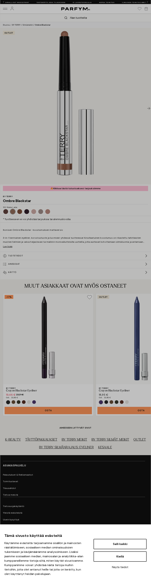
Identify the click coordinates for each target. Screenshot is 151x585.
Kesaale (105, 447)
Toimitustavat (10, 481)
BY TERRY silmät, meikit (110, 440)
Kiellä (120, 556)
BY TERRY (16, 25)
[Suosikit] (139, 9)
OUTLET (140, 440)
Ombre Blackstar (42, 25)
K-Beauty (13, 440)
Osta (48, 410)
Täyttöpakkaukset (41, 440)
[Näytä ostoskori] (146, 9)
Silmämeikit (28, 25)
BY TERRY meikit (74, 440)
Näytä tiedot (120, 567)
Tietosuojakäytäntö (13, 506)
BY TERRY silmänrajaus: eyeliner (66, 447)
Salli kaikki (120, 544)
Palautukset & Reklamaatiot (18, 474)
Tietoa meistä (10, 494)
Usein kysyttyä (11, 519)
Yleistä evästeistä (12, 512)
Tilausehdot (9, 488)
